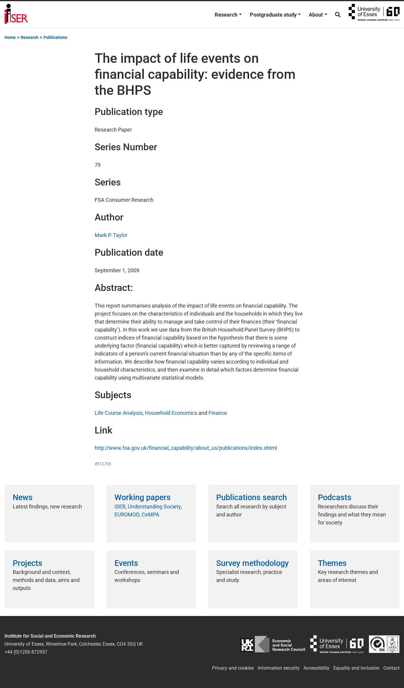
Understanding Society (154, 506)
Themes (332, 563)
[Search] (338, 14)
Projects (27, 563)
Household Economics (171, 413)
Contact (391, 668)
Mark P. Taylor (111, 235)
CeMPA (150, 514)
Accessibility (316, 668)
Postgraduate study (273, 15)
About (316, 15)
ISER (119, 506)
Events (126, 563)
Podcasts (334, 497)
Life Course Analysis (119, 413)
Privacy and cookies (233, 668)
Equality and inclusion (356, 668)
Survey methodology (252, 563)
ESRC (272, 644)
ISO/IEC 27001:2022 (384, 644)
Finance (218, 413)
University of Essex (374, 14)
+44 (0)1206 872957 (25, 652)
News (23, 497)
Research (226, 15)
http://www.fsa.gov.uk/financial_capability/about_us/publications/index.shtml (186, 448)
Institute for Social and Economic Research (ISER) (16, 14)
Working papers (142, 497)
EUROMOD (126, 514)
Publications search (251, 497)
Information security (279, 668)
